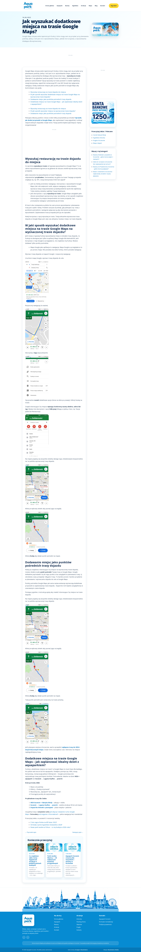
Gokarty (79, 930)
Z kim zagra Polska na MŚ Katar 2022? (43, 822)
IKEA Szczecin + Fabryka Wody (41, 803)
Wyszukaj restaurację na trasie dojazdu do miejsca (48, 92)
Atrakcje (83, 5)
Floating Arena (81, 922)
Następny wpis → (77, 832)
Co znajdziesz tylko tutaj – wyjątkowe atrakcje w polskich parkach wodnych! (35, 860)
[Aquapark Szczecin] (28, 5)
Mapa (90, 5)
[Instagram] (27, 937)
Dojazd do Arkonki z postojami (41, 807)
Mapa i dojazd (97, 143)
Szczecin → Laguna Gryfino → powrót (44, 805)
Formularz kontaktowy (106, 922)
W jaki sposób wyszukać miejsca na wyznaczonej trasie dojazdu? (52, 111)
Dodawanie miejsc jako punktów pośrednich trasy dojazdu (50, 99)
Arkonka (79, 919)
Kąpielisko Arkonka (99, 138)
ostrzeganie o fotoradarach (48, 814)
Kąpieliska (75, 5)
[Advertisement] (70, 60)
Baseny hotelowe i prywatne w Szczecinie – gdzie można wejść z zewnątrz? (103, 157)
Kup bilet (114, 6)
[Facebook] (23, 937)
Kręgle (79, 927)
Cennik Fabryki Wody (99, 135)
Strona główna (49, 5)
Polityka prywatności (105, 924)
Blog (96, 5)
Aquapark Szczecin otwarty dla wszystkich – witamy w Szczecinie (72, 859)
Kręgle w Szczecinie (99, 140)
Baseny (67, 5)
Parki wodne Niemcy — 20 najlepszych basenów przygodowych (52, 859)
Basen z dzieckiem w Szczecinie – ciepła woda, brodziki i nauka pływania (103, 174)
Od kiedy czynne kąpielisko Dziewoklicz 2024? (46, 825)
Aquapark (59, 5)
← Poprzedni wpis (30, 832)
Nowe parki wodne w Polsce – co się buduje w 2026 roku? (50, 827)
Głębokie (79, 924)
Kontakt (102, 5)
